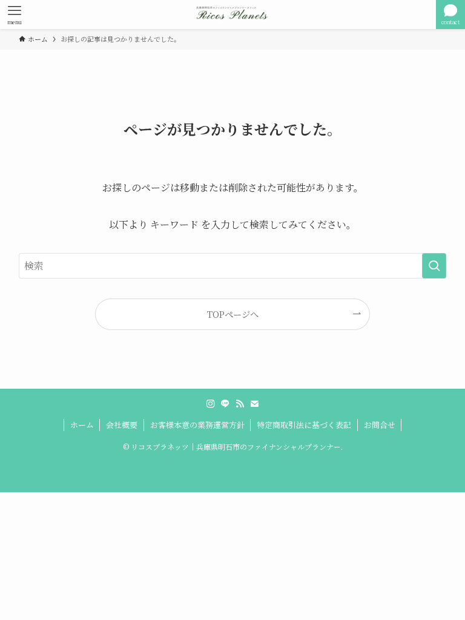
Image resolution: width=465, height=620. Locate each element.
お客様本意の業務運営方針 (197, 424)
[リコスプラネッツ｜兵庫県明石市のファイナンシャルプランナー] (232, 14)
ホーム (82, 424)
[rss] (239, 403)
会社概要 (121, 424)
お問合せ (379, 424)
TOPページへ (233, 314)
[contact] (254, 403)
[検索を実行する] (434, 266)
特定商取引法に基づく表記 (304, 424)
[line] (225, 403)
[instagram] (210, 403)
